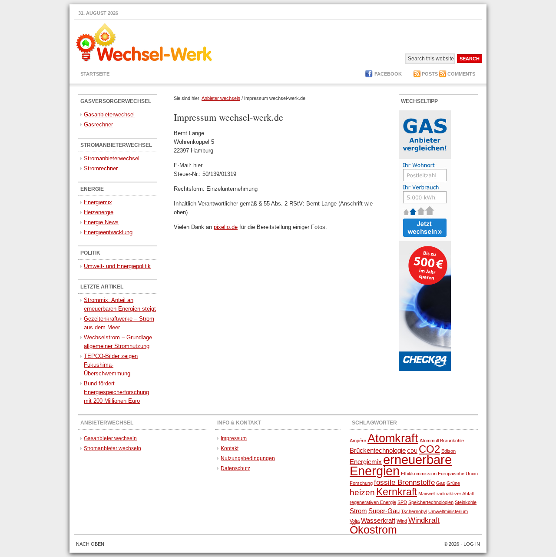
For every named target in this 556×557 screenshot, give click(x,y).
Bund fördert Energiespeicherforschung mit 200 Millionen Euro (116, 392)
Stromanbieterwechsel (111, 158)
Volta (355, 521)
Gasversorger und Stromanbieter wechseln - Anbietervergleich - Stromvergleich (141, 47)
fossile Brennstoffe (404, 482)
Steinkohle (466, 502)
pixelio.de (226, 227)
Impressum (234, 438)
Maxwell (426, 493)
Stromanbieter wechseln (112, 448)
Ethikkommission (419, 473)
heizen (362, 492)
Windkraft (424, 520)
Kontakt (229, 448)
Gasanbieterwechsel (109, 114)
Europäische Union (458, 473)
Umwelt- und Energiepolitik (117, 266)
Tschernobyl (414, 511)
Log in (471, 544)
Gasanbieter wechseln (110, 438)
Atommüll (429, 440)
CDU (412, 451)
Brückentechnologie (378, 450)
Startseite (94, 73)
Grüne (453, 483)
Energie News (101, 222)
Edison (448, 451)
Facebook (388, 73)
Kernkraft (396, 491)
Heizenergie (98, 212)
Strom (358, 510)
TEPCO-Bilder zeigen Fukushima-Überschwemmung (111, 365)
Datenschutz (235, 468)
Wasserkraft (378, 520)
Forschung (361, 483)
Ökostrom (373, 530)
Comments (461, 73)
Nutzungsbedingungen (248, 458)
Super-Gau (384, 510)
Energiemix (98, 202)
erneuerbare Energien (401, 465)
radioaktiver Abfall (455, 493)
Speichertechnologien (430, 502)
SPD (402, 502)
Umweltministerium (448, 511)
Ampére (358, 440)
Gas (440, 483)
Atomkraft (392, 438)
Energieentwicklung (108, 232)
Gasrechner (98, 124)
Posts (430, 73)
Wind (402, 521)
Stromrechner (101, 168)
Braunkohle (452, 440)
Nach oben (90, 544)
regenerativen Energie (373, 502)
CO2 (429, 449)
